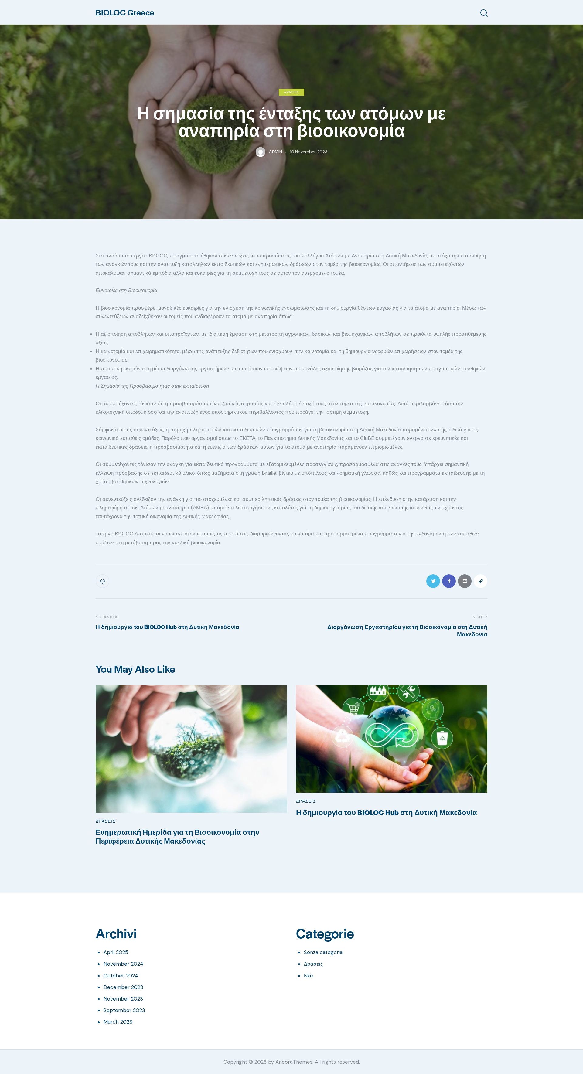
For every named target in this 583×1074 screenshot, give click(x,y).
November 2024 (123, 963)
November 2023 (123, 998)
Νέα (308, 975)
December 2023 (123, 987)
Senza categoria (323, 952)
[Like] (103, 581)
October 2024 (121, 975)
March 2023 (118, 1021)
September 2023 (124, 1010)
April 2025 (116, 952)
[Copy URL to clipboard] (480, 581)
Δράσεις (291, 92)
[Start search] (483, 13)
